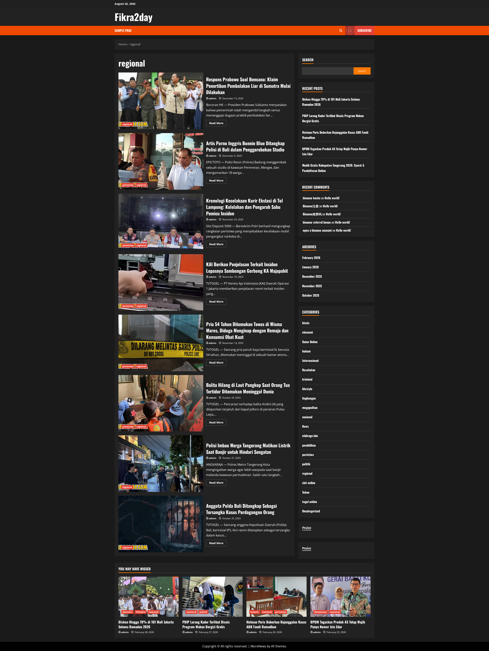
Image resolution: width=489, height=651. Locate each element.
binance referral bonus (317, 222)
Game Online (310, 341)
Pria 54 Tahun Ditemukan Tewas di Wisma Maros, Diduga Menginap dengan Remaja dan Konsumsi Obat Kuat (160, 343)
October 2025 (310, 295)
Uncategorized (311, 511)
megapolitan (309, 407)
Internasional (310, 360)
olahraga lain (310, 435)
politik (306, 464)
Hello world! (332, 198)
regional (127, 124)
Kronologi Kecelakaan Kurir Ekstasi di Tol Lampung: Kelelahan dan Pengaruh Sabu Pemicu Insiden (160, 222)
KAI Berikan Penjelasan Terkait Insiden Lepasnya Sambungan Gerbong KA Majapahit (160, 282)
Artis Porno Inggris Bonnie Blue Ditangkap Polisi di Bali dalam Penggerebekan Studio (160, 161)
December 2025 (312, 276)
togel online (309, 501)
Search (307, 59)
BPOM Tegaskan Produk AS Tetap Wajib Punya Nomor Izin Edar (337, 624)
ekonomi (307, 332)
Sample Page (123, 30)
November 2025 (312, 286)
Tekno (305, 492)
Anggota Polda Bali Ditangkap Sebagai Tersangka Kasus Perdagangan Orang (160, 524)
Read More (217, 123)
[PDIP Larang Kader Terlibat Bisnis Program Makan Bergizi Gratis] (212, 597)
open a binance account (317, 230)
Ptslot (306, 528)
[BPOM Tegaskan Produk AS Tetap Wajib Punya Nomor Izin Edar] (340, 597)
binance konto (311, 198)
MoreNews (258, 646)
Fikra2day (133, 17)
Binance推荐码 (312, 214)
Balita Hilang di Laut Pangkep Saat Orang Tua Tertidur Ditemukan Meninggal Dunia (160, 403)
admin (212, 98)
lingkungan (309, 398)
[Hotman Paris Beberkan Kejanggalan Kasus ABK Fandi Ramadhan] (276, 597)
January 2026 (310, 267)
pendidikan (309, 445)
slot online (308, 482)
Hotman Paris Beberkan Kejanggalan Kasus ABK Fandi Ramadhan (276, 624)
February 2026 (311, 257)
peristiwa (127, 184)
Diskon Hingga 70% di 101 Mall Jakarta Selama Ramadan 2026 (146, 624)
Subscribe (364, 30)
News (305, 426)
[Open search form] (340, 30)
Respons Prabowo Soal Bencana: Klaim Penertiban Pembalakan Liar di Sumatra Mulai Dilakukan (160, 100)
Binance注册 (311, 206)
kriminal (307, 379)
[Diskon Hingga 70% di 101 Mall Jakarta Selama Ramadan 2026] (148, 597)
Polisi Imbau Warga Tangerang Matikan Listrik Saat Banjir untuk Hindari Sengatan (160, 463)
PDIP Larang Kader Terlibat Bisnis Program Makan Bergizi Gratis (206, 624)
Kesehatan (308, 370)
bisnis (305, 323)
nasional (307, 417)
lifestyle (307, 389)
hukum (306, 351)
